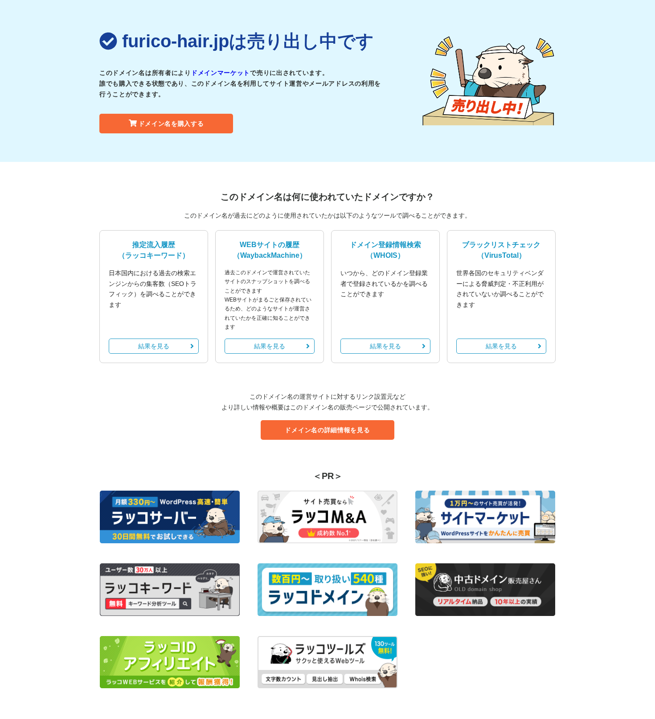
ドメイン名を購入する (171, 123)
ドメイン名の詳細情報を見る (327, 430)
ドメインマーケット (220, 72)
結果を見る (153, 346)
